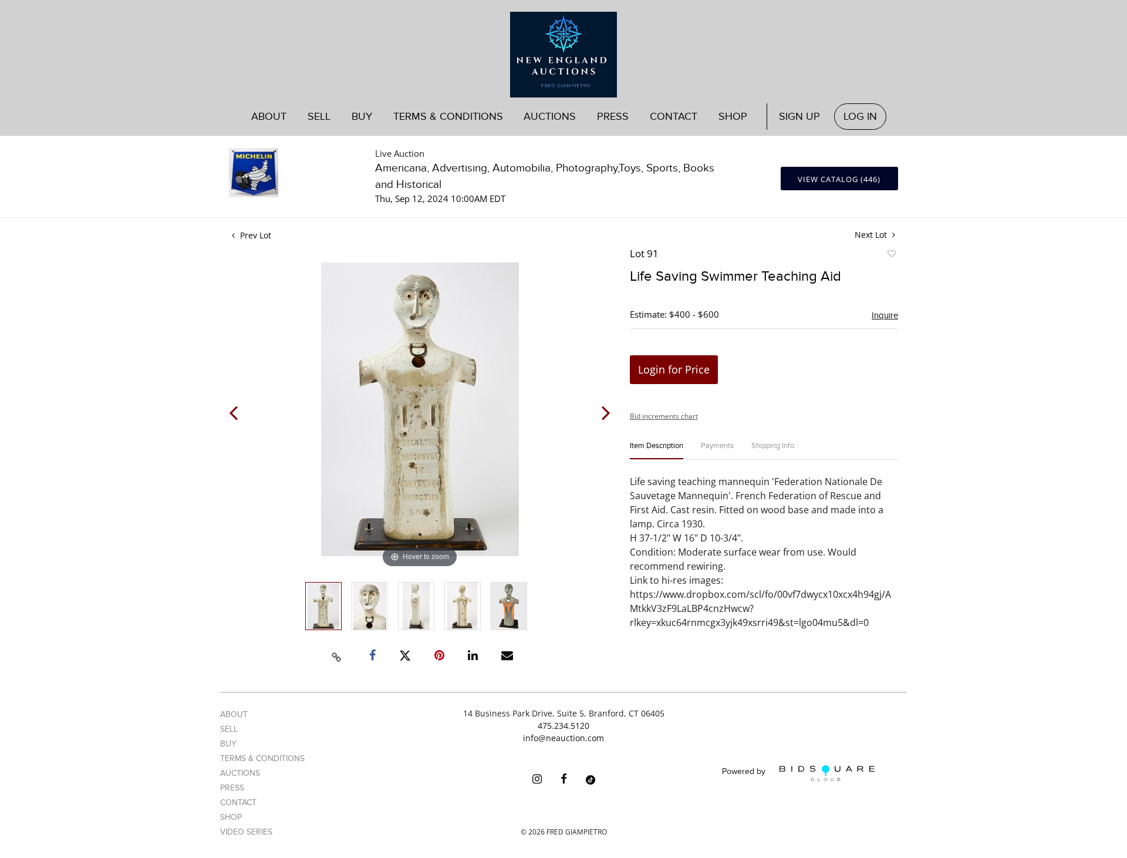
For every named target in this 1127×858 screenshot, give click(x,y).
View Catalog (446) (839, 179)
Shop (732, 116)
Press (613, 116)
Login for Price (674, 369)
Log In (860, 116)
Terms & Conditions (448, 116)
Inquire (885, 315)
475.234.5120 (563, 725)
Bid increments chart (664, 416)
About (268, 116)
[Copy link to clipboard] (337, 655)
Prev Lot (254, 235)
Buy (228, 744)
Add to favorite (891, 255)
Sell (229, 729)
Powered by (745, 772)
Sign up (799, 116)
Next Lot (872, 235)
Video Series (246, 832)
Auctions (240, 773)
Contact (673, 116)
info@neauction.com (563, 737)
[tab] (656, 451)
